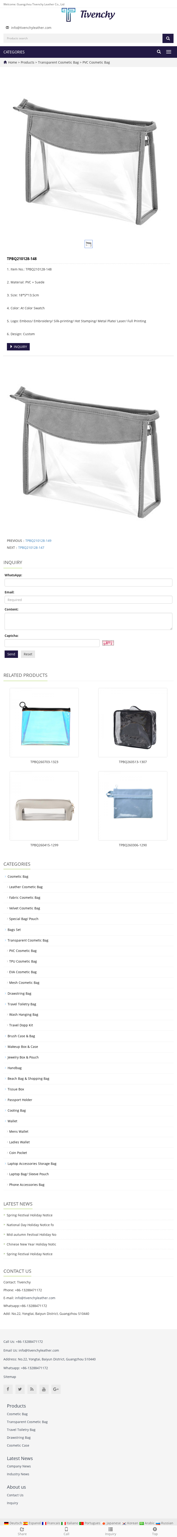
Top (155, 1534)
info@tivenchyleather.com (31, 27)
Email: (9, 592)
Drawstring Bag (19, 993)
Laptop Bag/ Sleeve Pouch (29, 1174)
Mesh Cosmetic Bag (24, 982)
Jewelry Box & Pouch (23, 1057)
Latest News (20, 1458)
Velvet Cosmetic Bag (24, 908)
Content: (11, 609)
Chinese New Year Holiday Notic (31, 1244)
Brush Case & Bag (21, 1036)
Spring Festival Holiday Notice (30, 1215)
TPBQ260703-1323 (44, 762)
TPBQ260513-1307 (133, 762)
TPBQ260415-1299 (44, 845)
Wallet (12, 1121)
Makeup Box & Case (23, 1046)
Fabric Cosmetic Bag (24, 897)
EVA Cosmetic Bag (23, 972)
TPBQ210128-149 (38, 540)
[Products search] (168, 38)
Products (28, 62)
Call (66, 1534)
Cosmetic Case (18, 1445)
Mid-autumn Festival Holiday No (31, 1234)
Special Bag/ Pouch (23, 919)
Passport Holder (20, 1100)
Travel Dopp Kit (21, 1025)
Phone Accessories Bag (26, 1184)
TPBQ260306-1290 (133, 845)
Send (11, 654)
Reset (28, 654)
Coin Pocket (18, 1152)
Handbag (15, 1068)
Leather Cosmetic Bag (26, 887)
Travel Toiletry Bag (22, 1004)
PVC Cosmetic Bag (96, 62)
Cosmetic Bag (18, 876)
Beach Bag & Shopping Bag (28, 1078)
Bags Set (14, 929)
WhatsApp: (13, 575)
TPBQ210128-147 (31, 547)
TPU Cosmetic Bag (23, 961)
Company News (19, 1466)
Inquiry (110, 1534)
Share (22, 1534)
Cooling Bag (17, 1110)
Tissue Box (16, 1089)
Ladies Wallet (19, 1142)
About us (16, 1487)
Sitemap (9, 1376)
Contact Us (15, 1495)
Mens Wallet (18, 1131)
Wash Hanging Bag (23, 1014)
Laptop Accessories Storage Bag (32, 1163)
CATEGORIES (14, 52)
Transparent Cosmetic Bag (58, 62)
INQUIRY (20, 346)
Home (12, 62)
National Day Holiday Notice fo (30, 1225)
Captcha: (11, 635)
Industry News (18, 1474)
